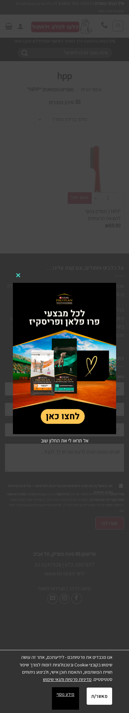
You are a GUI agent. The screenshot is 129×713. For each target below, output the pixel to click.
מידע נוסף (65, 694)
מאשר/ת (99, 696)
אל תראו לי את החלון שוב (64, 440)
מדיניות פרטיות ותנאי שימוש (67, 679)
